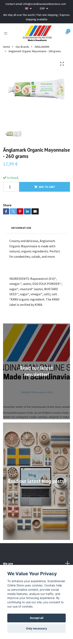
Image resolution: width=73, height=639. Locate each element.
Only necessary (36, 628)
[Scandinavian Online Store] (37, 33)
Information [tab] (21, 227)
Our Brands (22, 47)
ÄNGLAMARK (42, 47)
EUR (42, 8)
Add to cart (47, 186)
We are (8, 563)
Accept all (36, 618)
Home (6, 47)
